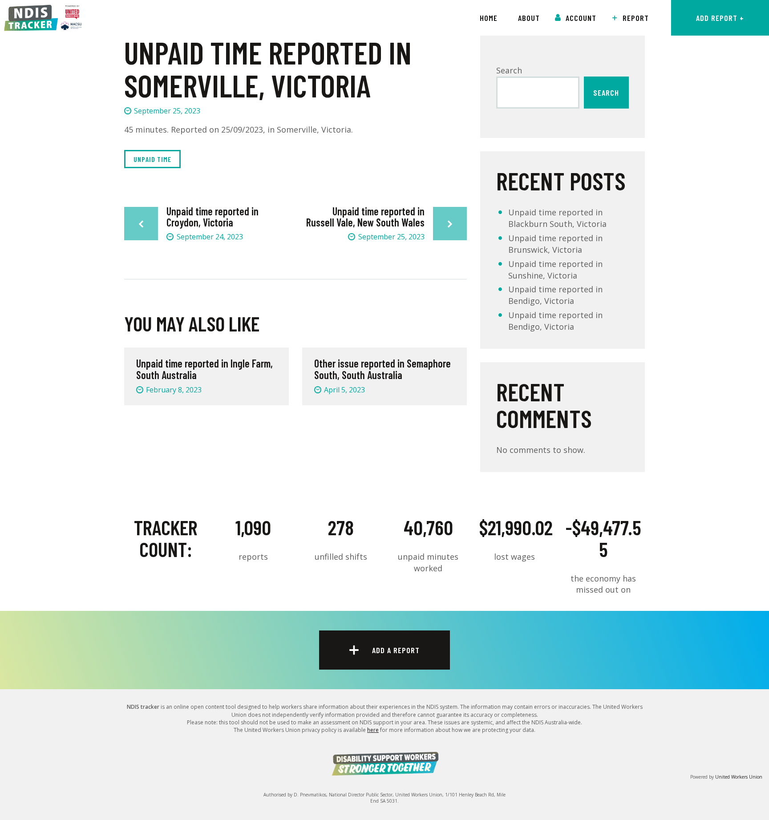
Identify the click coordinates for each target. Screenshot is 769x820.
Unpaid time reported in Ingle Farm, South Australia (204, 369)
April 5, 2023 (344, 390)
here (373, 730)
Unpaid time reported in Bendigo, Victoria (555, 295)
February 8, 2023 (174, 390)
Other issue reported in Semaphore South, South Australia (382, 369)
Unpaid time (152, 159)
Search (509, 70)
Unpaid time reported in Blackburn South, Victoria (557, 218)
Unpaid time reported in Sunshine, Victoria (555, 270)
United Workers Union (738, 777)
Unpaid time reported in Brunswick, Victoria (555, 244)
